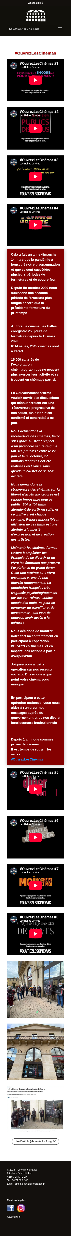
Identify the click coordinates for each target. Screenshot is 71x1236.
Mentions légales (16, 1200)
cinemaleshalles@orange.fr (30, 1183)
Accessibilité (35, 3)
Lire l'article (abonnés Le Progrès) (35, 1141)
